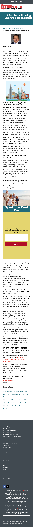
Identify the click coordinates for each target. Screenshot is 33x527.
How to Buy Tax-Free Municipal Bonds (12, 436)
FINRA (9, 523)
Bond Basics (6, 460)
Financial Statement (8, 451)
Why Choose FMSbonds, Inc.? (10, 443)
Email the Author (8, 380)
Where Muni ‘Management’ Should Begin (16, 400)
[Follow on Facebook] (4, 486)
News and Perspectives (16, 28)
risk (23, 490)
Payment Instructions (8, 449)
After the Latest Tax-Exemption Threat (15, 392)
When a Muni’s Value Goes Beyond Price (15, 403)
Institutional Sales (7, 477)
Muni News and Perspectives (10, 430)
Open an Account (7, 425)
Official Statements (7, 453)
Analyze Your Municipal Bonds (10, 434)
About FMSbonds (7, 464)
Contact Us (5, 467)
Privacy (5, 466)
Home (5, 28)
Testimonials (6, 445)
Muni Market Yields (7, 432)
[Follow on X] (7, 486)
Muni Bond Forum (7, 428)
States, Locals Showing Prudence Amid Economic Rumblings (14, 359)
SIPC (13, 523)
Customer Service (7, 447)
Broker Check (18, 523)
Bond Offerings (6, 427)
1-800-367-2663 (16, 1)
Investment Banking (8, 478)
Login (4, 469)
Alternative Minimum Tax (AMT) (12, 508)
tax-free (25, 504)
